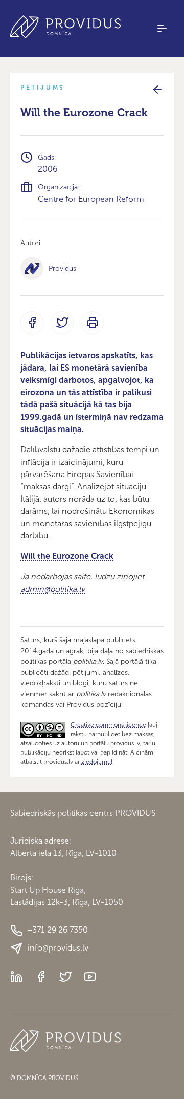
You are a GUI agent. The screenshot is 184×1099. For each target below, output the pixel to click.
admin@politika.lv (52, 589)
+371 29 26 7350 (58, 930)
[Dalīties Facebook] (31, 322)
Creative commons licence (108, 724)
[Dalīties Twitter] (62, 322)
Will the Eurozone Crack (66, 556)
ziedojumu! (96, 761)
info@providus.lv (58, 948)
